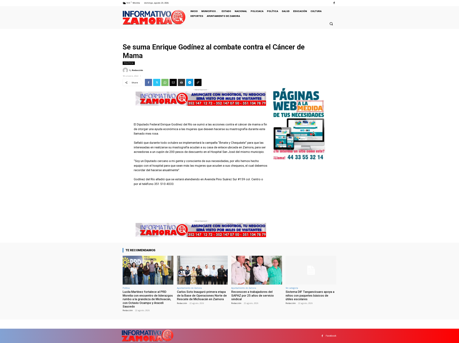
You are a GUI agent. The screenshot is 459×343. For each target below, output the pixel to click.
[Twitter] (156, 82)
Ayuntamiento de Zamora (189, 288)
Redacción (137, 70)
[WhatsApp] (165, 82)
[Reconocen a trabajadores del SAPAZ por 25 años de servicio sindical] (256, 270)
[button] (331, 23)
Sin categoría (292, 288)
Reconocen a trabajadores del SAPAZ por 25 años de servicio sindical (252, 295)
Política (128, 63)
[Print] (181, 82)
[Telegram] (189, 82)
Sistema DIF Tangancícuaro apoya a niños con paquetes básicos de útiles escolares (310, 295)
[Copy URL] (198, 82)
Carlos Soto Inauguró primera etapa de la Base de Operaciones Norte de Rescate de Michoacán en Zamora (202, 295)
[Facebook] (334, 3)
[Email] (173, 82)
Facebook (331, 335)
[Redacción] (126, 70)
